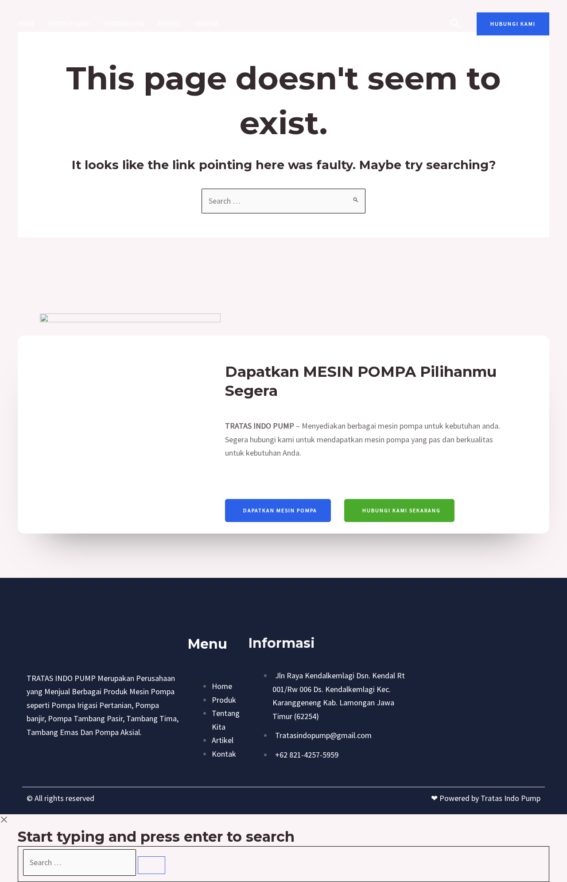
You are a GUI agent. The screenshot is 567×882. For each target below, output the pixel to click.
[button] (513, 23)
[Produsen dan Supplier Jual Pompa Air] (279, 23)
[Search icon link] (455, 25)
